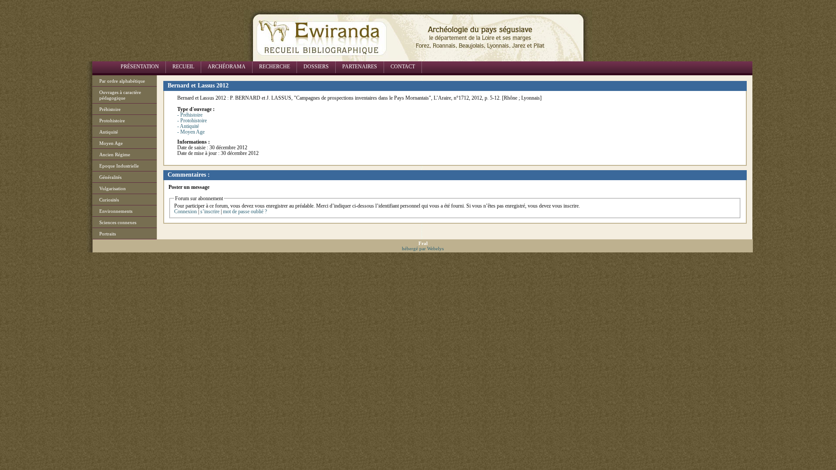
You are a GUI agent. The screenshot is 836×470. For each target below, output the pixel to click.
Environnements (115, 211)
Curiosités (109, 199)
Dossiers (316, 67)
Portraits (107, 233)
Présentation (140, 67)
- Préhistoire (189, 115)
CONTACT (403, 67)
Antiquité (108, 131)
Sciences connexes (117, 222)
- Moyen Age (191, 132)
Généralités (110, 177)
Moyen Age (111, 143)
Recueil (183, 67)
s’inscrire (209, 211)
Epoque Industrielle (119, 165)
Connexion (185, 211)
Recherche (274, 67)
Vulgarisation (112, 188)
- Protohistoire (192, 121)
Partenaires (359, 67)
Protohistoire (112, 120)
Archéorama (227, 67)
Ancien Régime (114, 154)
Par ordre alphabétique (122, 81)
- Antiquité (188, 126)
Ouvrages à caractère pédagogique (120, 95)
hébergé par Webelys (423, 248)
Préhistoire (110, 109)
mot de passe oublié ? (245, 211)
